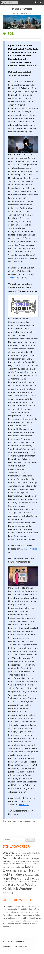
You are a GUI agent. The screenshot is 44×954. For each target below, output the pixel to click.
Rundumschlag (23, 878)
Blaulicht (36, 853)
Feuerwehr (6, 861)
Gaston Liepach (33, 861)
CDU (5, 856)
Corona (10, 856)
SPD (29, 882)
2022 (21, 853)
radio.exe (14, 278)
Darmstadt (24, 805)
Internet (9, 867)
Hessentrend (22, 8)
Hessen (20, 863)
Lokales (24, 871)
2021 (17, 853)
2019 (5, 853)
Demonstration (33, 856)
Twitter (34, 882)
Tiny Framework (20, 946)
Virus (13, 885)
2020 (11, 853)
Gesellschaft (7, 863)
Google (14, 863)
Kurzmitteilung (10, 821)
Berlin (29, 853)
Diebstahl (24, 859)
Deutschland (11, 858)
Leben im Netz (18, 867)
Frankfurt (15, 861)
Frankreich (23, 861)
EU (29, 858)
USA (8, 885)
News (20, 874)
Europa (35, 858)
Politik (36, 875)
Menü (40, 2)
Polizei (6, 878)
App (24, 853)
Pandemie (29, 875)
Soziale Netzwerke (21, 882)
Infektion (28, 863)
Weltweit (33, 549)
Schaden (12, 882)
